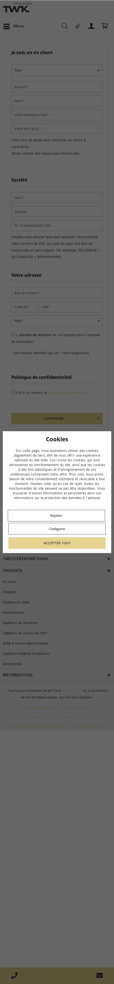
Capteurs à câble (16, 602)
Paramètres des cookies (36, 708)
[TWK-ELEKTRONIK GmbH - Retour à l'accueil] (18, 7)
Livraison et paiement (75, 708)
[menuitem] (13, 26)
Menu (18, 26)
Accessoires (12, 663)
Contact (65, 716)
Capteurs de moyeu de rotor (25, 633)
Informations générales (88, 725)
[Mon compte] (91, 26)
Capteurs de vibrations (20, 622)
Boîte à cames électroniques (25, 643)
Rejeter (56, 515)
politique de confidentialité (68, 392)
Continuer (53, 418)
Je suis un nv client (53, 443)
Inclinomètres (13, 612)
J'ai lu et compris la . (53, 392)
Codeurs (9, 592)
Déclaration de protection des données (37, 725)
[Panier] (105, 26)
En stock (9, 581)
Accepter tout (57, 543)
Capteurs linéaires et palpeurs (26, 653)
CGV (80, 716)
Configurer (57, 529)
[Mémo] (78, 26)
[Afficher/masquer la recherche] (64, 26)
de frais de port (72, 691)
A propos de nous (40, 716)
